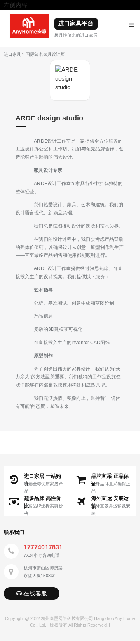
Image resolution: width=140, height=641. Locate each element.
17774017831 (43, 547)
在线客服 (34, 593)
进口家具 (12, 54)
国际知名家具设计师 (45, 54)
